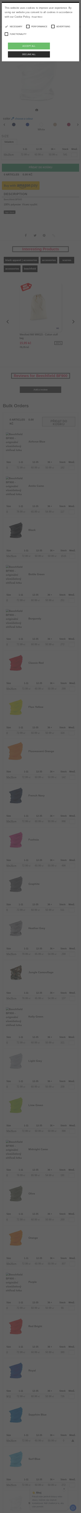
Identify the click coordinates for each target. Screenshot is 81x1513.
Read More (37, 17)
